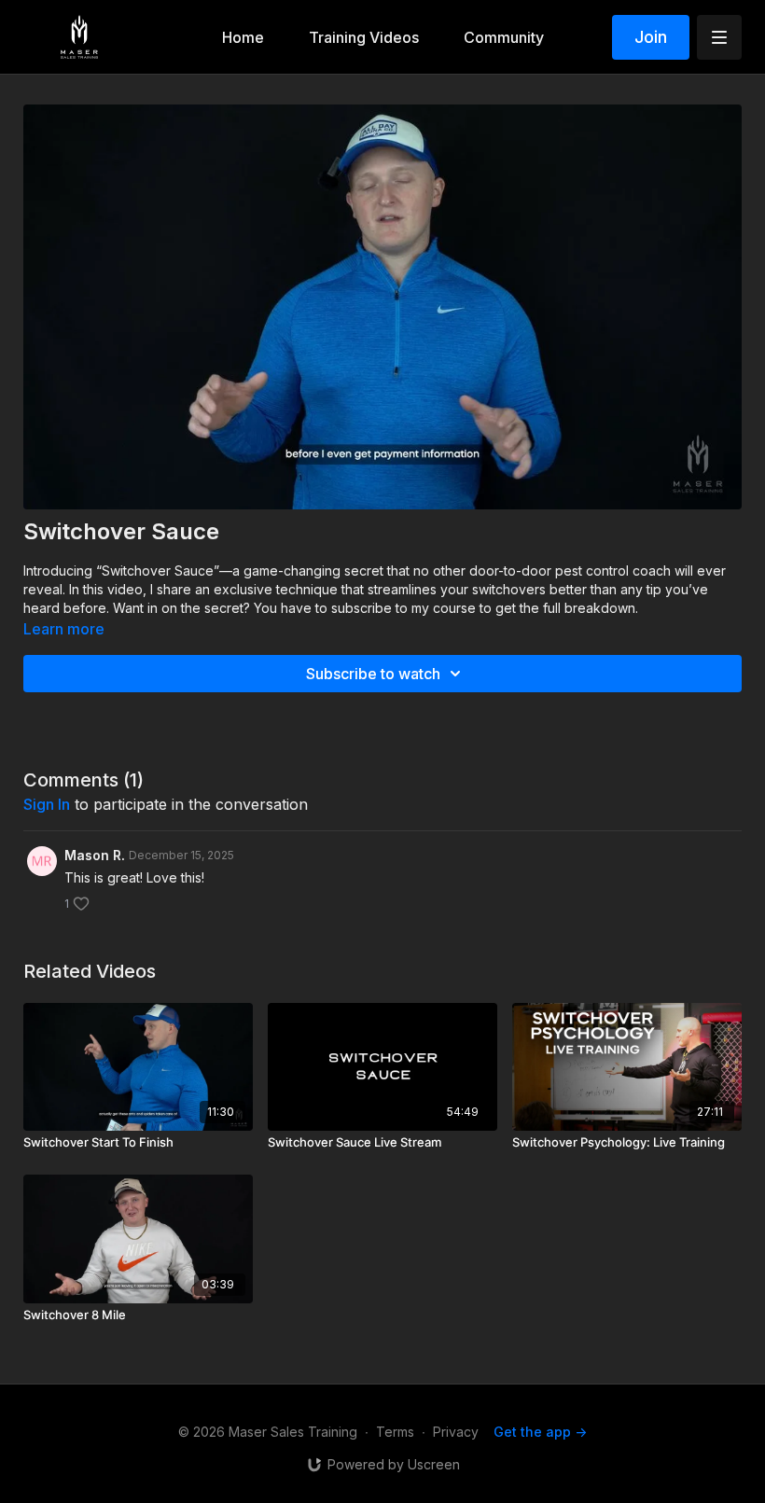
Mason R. (94, 855)
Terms (395, 1432)
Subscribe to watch (373, 673)
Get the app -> (540, 1432)
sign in (46, 804)
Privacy (456, 1432)
